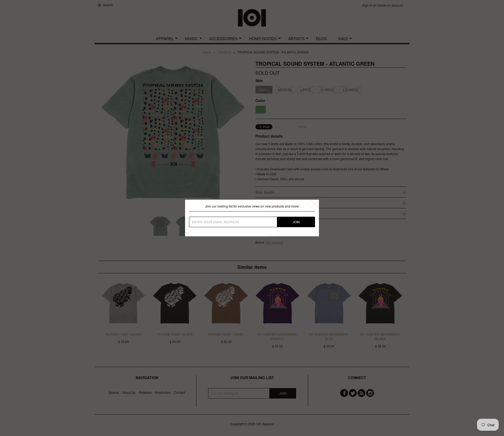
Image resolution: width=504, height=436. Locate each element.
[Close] (314, 204)
